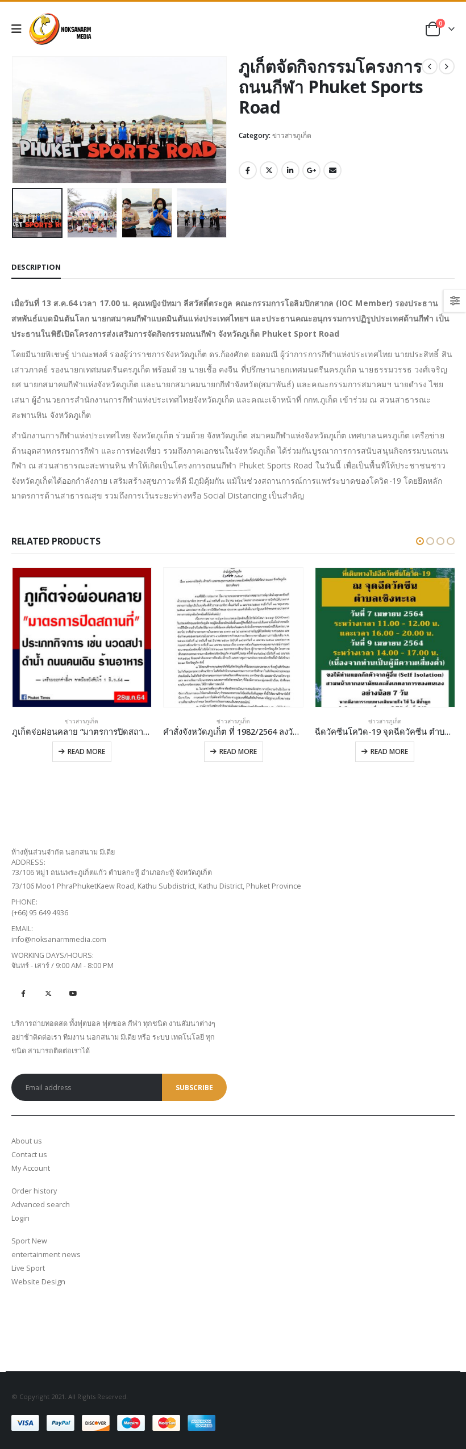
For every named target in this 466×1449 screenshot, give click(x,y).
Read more (86, 751)
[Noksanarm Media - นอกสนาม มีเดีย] (60, 29)
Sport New (29, 1241)
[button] (420, 541)
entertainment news (46, 1254)
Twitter (269, 170)
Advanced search (40, 1204)
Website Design (38, 1282)
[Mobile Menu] (20, 29)
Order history (34, 1191)
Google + (311, 170)
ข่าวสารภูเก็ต (291, 135)
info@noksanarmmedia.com (58, 939)
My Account (30, 1168)
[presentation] (25, 119)
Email (332, 170)
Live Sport (28, 1268)
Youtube (73, 992)
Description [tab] (36, 267)
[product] (82, 637)
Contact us (29, 1154)
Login (20, 1218)
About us (26, 1141)
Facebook (248, 170)
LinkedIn (290, 170)
